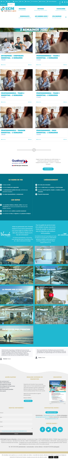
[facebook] (42, 429)
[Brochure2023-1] (57, 381)
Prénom (1, 412)
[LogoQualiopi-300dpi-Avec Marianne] (20, 158)
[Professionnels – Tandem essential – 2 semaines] (16, 117)
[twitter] (48, 429)
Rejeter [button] (56, 457)
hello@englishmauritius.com (50, 415)
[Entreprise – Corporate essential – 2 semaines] (16, 42)
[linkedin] (60, 429)
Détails (30, 64)
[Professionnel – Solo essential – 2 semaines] (51, 117)
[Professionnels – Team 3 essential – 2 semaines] (51, 80)
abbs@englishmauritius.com (42, 417)
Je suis (1, 426)
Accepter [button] (51, 457)
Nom (1, 417)
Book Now (4, 64)
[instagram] (54, 429)
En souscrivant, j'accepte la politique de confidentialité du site (14, 431)
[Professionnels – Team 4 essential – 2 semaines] (16, 80)
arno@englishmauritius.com (51, 418)
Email (1, 421)
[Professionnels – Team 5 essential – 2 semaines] (51, 42)
